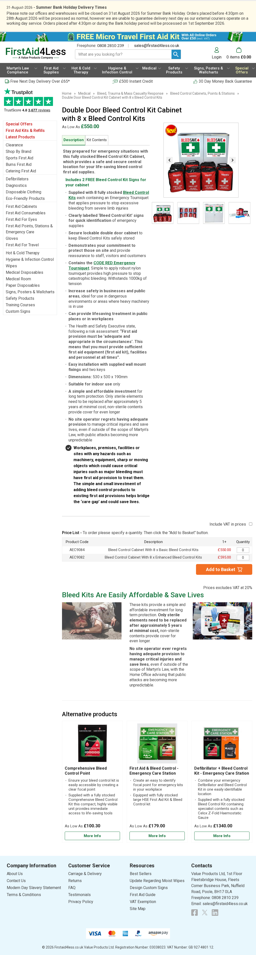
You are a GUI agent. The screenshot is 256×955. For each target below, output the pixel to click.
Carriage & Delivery (85, 873)
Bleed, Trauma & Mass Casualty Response (130, 93)
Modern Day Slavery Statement (34, 887)
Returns (75, 880)
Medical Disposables (24, 272)
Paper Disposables (23, 285)
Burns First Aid (19, 164)
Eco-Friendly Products (25, 198)
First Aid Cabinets (21, 206)
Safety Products (20, 298)
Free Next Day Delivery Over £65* (40, 81)
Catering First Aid (21, 171)
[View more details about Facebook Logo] (194, 912)
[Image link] (205, 912)
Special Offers (19, 124)
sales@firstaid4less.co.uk (156, 45)
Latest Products (20, 137)
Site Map (138, 908)
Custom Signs (18, 311)
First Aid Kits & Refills (25, 130)
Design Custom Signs (149, 887)
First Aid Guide (143, 894)
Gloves (12, 238)
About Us (15, 873)
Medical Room (18, 279)
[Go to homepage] (35, 53)
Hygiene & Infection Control (30, 259)
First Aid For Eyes (21, 219)
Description (74, 140)
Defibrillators (17, 179)
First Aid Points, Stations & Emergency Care (29, 229)
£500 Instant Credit (136, 81)
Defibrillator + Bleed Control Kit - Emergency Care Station (221, 770)
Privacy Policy (80, 901)
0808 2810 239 (110, 46)
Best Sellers (141, 873)
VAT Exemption (143, 901)
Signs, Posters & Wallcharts (30, 292)
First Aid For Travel (22, 245)
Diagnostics (16, 185)
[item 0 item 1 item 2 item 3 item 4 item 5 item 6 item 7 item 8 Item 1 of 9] (201, 216)
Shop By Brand (18, 151)
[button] (219, 53)
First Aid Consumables (26, 213)
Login (217, 57)
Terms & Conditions (24, 894)
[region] (92, 744)
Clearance (14, 145)
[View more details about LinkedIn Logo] (215, 912)
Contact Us (16, 880)
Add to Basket (220, 569)
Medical (84, 93)
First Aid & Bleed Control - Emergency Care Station (154, 770)
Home (67, 93)
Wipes (11, 266)
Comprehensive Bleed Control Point (86, 770)
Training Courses (20, 305)
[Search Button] (176, 54)
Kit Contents (97, 140)
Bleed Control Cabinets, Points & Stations (202, 93)
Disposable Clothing (23, 192)
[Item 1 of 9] (201, 160)
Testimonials (30, 102)
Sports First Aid (19, 158)
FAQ (72, 887)
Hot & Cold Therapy (23, 253)
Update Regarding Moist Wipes (157, 880)
